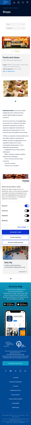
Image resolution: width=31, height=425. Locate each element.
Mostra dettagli (22, 227)
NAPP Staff (15, 407)
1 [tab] (13, 101)
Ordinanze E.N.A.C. (15, 390)
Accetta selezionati (15, 237)
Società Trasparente (15, 382)
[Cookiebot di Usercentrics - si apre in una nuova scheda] (22, 181)
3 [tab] (17, 101)
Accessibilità (15, 403)
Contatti (15, 377)
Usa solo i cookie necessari (15, 242)
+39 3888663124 (10, 71)
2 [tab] (15, 101)
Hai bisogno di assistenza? (15, 363)
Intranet (15, 386)
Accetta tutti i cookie (15, 232)
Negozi (16, 7)
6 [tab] (20, 278)
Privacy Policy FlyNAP (15, 399)
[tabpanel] (15, 88)
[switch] (27, 210)
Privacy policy (15, 394)
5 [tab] (18, 278)
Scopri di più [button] (22, 271)
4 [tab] (16, 278)
